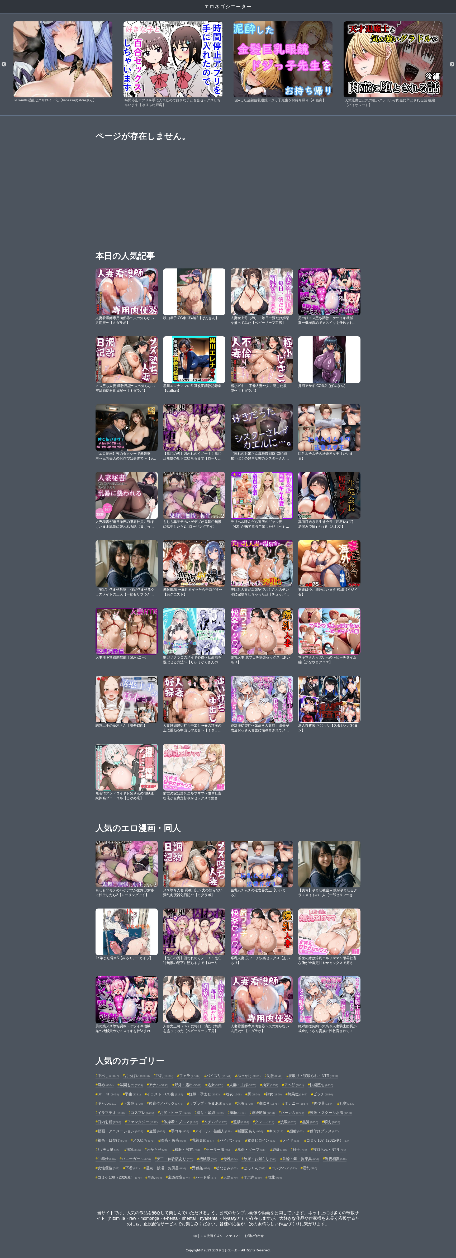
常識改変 (178, 1177)
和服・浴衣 (187, 1149)
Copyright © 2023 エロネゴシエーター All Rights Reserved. (228, 1250)
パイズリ (218, 1075)
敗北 (275, 1177)
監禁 (241, 1122)
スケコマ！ (233, 1236)
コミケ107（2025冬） (328, 1140)
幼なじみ (227, 1168)
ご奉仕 (107, 1159)
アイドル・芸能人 (213, 1131)
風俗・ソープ (251, 1149)
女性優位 (108, 1168)
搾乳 (133, 1149)
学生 (133, 1094)
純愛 (279, 1149)
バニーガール (136, 1159)
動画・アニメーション (120, 1131)
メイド (291, 1140)
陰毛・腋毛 (173, 1140)
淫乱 (310, 1168)
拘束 (270, 1085)
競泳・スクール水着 (331, 1112)
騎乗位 (297, 1094)
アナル (158, 1085)
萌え (332, 1122)
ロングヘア (284, 1168)
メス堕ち (143, 1140)
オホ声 (253, 1177)
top (195, 1236)
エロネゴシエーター (228, 6)
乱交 (347, 1103)
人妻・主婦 (242, 1085)
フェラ (189, 1075)
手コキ (180, 1131)
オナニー (296, 1103)
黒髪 (310, 1122)
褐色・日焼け (112, 1140)
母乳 (230, 1159)
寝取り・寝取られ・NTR (313, 1075)
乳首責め (202, 1140)
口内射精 (109, 1122)
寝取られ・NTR (329, 1149)
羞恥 (237, 1112)
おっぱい (137, 1075)
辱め (105, 1085)
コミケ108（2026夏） (119, 1177)
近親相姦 (335, 1159)
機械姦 (208, 1159)
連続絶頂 (263, 1112)
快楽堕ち (321, 1085)
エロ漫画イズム (211, 1236)
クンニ (264, 1122)
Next (452, 64)
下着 (132, 1168)
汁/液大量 (109, 1149)
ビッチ (323, 1094)
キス (276, 1131)
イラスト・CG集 (165, 1094)
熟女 (274, 1094)
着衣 (233, 1094)
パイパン (230, 1140)
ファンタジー (142, 1122)
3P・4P (108, 1094)
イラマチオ (111, 1112)
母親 (155, 1177)
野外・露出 (187, 1085)
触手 (300, 1149)
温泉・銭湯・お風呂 (166, 1168)
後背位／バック (166, 1103)
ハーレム (292, 1112)
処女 (215, 1085)
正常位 (133, 1103)
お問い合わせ (254, 1236)
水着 (245, 1103)
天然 (230, 1177)
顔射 (296, 1131)
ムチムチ (215, 1122)
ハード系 (206, 1177)
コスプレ (142, 1112)
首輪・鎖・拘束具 (300, 1159)
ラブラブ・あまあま (210, 1103)
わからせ (157, 1149)
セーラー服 (218, 1149)
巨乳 (164, 1075)
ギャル (107, 1103)
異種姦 (201, 1168)
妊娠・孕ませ (204, 1094)
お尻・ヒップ (175, 1112)
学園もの (131, 1085)
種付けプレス (324, 1131)
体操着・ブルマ (181, 1122)
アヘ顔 (294, 1085)
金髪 (157, 1131)
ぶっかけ (248, 1075)
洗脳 (288, 1122)
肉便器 (323, 1103)
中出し (108, 1075)
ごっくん (254, 1168)
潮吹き (268, 1103)
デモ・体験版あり (175, 1159)
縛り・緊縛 (210, 1112)
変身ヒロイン (261, 1140)
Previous (4, 64)
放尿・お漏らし (260, 1159)
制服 (274, 1075)
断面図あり (250, 1131)
